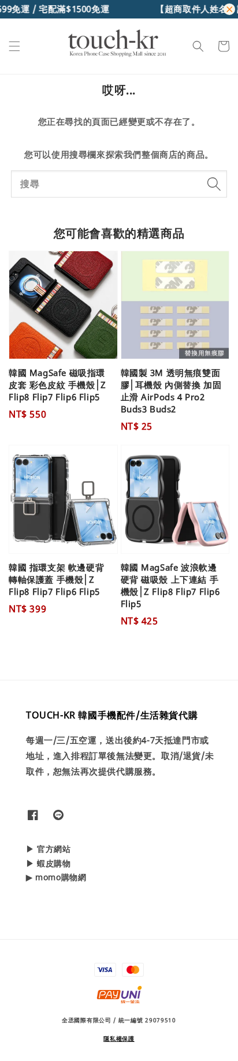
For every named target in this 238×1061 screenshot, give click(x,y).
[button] (14, 46)
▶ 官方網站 (48, 848)
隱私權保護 (119, 1038)
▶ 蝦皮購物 (48, 863)
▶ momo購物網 (56, 877)
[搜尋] (213, 183)
